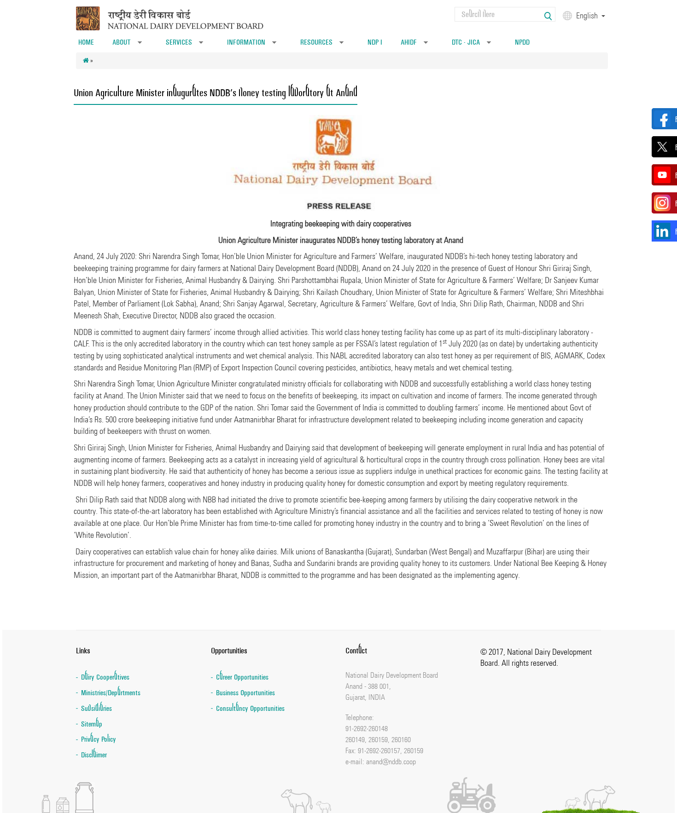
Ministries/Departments (110, 692)
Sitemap (91, 724)
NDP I (375, 42)
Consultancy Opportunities (250, 708)
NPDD (522, 42)
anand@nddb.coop (391, 761)
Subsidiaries (96, 708)
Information (251, 45)
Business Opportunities (245, 692)
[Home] (181, 18)
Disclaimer (94, 754)
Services (184, 45)
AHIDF (414, 45)
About (127, 45)
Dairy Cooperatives (105, 677)
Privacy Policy (98, 739)
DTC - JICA (471, 45)
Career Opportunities (242, 677)
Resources (322, 45)
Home (86, 42)
